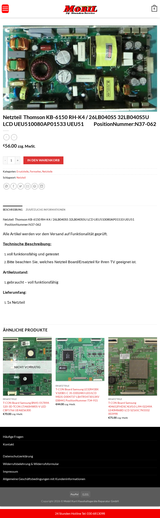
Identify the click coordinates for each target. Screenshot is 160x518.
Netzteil (21, 177)
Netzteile (47, 171)
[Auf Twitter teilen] (20, 186)
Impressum (10, 471)
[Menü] (5, 8)
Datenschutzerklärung (18, 456)
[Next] (157, 381)
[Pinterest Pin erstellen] (34, 186)
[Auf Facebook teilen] (13, 186)
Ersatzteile (23, 171)
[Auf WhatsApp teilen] (6, 186)
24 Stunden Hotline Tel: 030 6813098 (80, 513)
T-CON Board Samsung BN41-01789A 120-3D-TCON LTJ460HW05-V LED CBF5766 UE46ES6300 (26, 406)
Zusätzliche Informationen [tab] (45, 209)
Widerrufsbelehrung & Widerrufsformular (31, 464)
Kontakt (8, 444)
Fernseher (35, 171)
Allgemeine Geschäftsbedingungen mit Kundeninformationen (44, 479)
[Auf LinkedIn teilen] (41, 186)
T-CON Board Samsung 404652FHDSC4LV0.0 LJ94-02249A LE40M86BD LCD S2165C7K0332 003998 (130, 408)
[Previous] (3, 381)
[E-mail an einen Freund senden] (27, 186)
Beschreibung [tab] (12, 209)
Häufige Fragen (13, 436)
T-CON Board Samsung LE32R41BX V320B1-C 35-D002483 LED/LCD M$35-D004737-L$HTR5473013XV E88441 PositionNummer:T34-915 (77, 395)
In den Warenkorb (43, 160)
